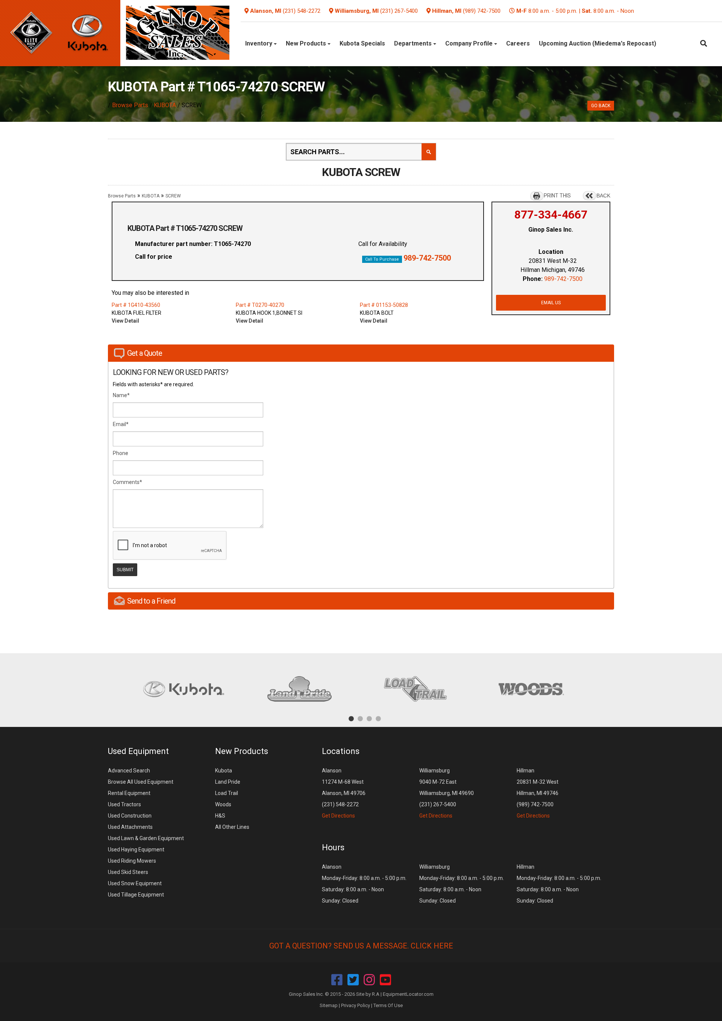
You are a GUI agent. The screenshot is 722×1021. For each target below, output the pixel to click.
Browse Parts (130, 105)
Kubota (223, 771)
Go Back (600, 105)
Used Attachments (130, 827)
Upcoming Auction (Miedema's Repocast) (597, 43)
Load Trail (226, 793)
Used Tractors (124, 804)
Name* (121, 395)
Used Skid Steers (128, 872)
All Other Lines (232, 827)
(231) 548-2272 (301, 11)
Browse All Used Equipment (140, 782)
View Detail (125, 321)
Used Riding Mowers (132, 861)
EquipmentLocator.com (408, 994)
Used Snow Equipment (135, 883)
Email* (121, 424)
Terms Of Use (388, 1005)
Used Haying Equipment (136, 850)
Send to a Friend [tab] (151, 600)
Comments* (127, 482)
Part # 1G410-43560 (136, 305)
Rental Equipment (129, 793)
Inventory (259, 43)
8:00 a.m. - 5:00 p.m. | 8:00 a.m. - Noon (575, 11)
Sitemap (329, 1005)
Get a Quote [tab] (144, 353)
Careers (518, 43)
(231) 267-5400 (399, 11)
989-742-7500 (427, 257)
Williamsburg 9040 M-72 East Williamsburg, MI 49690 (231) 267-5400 (446, 793)
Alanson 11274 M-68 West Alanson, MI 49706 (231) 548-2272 (344, 793)
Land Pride (227, 782)
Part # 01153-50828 (384, 305)
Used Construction (130, 816)
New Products (307, 43)
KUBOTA (165, 105)
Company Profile (469, 43)
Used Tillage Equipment (136, 895)
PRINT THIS (557, 196)
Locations (340, 751)
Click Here (432, 945)
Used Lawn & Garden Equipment (146, 838)
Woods (223, 804)
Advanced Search (129, 771)
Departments (413, 43)
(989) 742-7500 (482, 11)
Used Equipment (138, 751)
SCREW (173, 196)
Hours (333, 847)
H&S (220, 816)
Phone (120, 453)
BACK (603, 196)
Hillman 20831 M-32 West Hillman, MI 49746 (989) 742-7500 (537, 793)
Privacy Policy (355, 1005)
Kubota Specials (362, 43)
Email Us (551, 302)
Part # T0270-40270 (260, 305)
